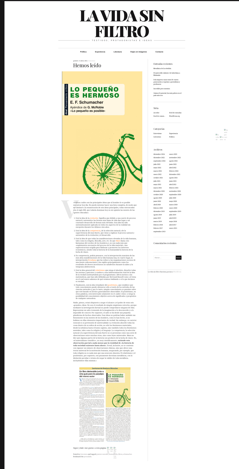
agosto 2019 (157, 215)
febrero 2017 (158, 228)
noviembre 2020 (175, 191)
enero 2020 (173, 208)
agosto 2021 (173, 178)
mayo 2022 (157, 168)
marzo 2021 (157, 188)
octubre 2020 (158, 195)
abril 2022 (172, 168)
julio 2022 (156, 164)
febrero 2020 (158, 208)
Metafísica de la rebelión (162, 68)
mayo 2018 (173, 221)
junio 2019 (157, 218)
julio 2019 (172, 215)
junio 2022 (173, 164)
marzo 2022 (157, 171)
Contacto (159, 52)
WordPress (177, 272)
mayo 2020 (173, 201)
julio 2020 (172, 198)
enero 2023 (173, 154)
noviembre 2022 (175, 158)
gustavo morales (102, 454)
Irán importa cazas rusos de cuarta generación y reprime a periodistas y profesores (166, 82)
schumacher (127, 454)
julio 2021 (156, 181)
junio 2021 (173, 181)
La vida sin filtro (121, 23)
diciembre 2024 (159, 154)
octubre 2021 (158, 178)
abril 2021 (172, 184)
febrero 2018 (158, 225)
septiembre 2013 (159, 231)
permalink (87, 457)
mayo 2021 (157, 184)
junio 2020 (157, 201)
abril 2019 (172, 218)
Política (83, 52)
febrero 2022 (173, 171)
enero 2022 (157, 174)
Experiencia (100, 52)
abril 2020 (157, 205)
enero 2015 (173, 228)
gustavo (76, 61)
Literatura (118, 52)
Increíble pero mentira (161, 89)
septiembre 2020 (175, 195)
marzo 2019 (157, 221)
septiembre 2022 (159, 161)
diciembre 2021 (174, 174)
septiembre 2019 (175, 211)
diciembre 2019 (159, 211)
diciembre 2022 (159, 158)
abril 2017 (172, 225)
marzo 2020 (173, 205)
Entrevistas (157, 133)
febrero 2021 (173, 188)
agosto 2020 (157, 198)
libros (120, 454)
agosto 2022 (173, 161)
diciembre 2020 (159, 191)
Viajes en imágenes (138, 52)
